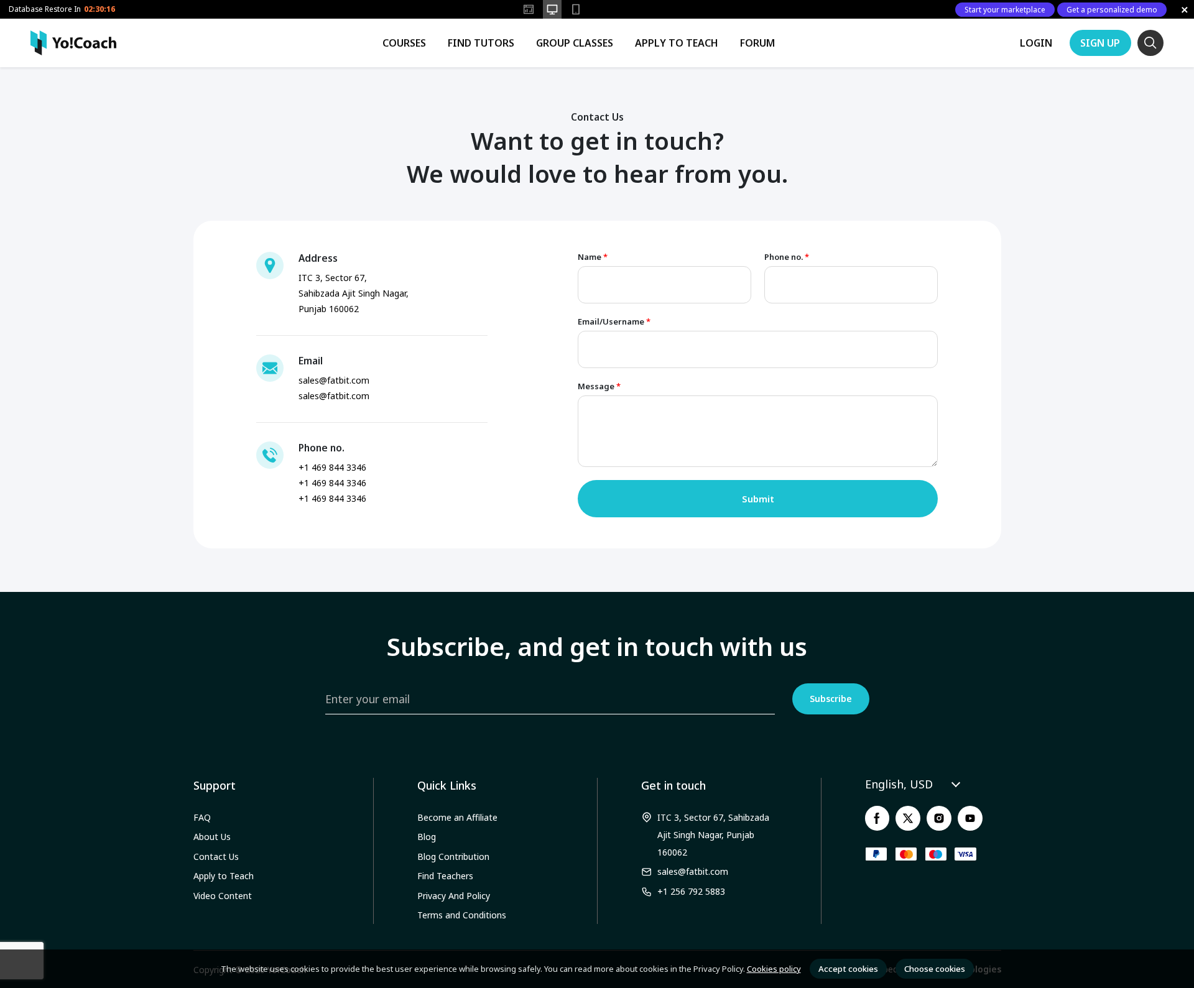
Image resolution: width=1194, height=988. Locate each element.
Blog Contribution (453, 856)
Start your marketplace (1005, 9)
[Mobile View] (576, 9)
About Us (212, 837)
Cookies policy (774, 968)
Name (593, 257)
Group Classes (574, 43)
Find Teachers (445, 876)
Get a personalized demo (1112, 9)
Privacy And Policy (453, 896)
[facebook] (877, 818)
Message (599, 386)
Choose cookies (934, 968)
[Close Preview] (1184, 9)
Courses (404, 43)
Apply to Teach (676, 43)
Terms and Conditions (461, 915)
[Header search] (1150, 43)
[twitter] (907, 818)
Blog (426, 837)
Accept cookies (848, 968)
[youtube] (970, 818)
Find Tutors (481, 43)
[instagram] (939, 818)
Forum (757, 43)
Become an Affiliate (457, 817)
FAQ (202, 817)
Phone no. (786, 257)
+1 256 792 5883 (691, 891)
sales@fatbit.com (692, 871)
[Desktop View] (552, 9)
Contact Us (216, 856)
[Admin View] (528, 9)
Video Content (222, 896)
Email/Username (614, 321)
